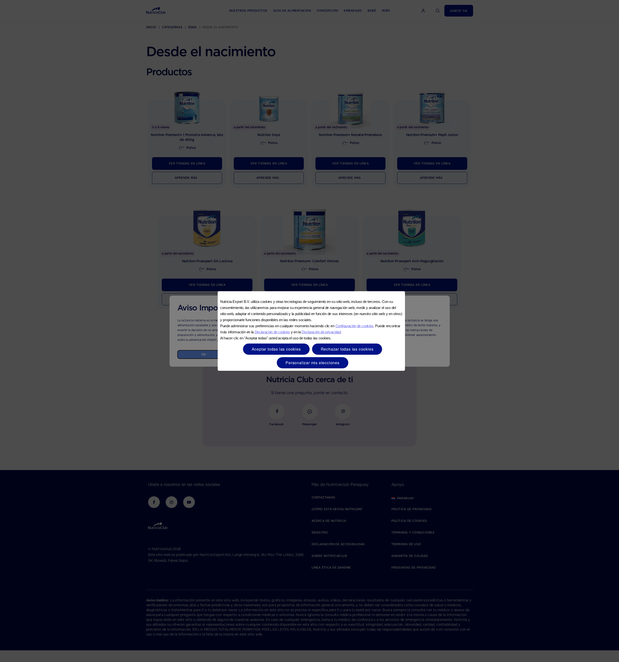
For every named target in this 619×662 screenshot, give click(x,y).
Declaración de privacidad (321, 332)
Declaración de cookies (272, 332)
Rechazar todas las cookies (347, 349)
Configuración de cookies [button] (354, 326)
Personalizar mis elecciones (313, 362)
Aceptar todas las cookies (276, 349)
